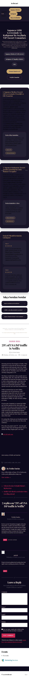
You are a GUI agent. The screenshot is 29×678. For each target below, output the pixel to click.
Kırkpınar (13, 14)
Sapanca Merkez (15, 10)
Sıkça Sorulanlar (15, 18)
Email (3, 614)
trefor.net (14, 3)
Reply (5, 539)
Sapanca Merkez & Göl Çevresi (14, 54)
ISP (6, 462)
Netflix (9, 462)
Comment (4, 592)
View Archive (6, 477)
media (18, 341)
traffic (13, 462)
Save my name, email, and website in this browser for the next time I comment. (13, 630)
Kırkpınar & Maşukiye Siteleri (14, 59)
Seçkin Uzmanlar (14, 77)
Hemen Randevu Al (14, 71)
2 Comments (24, 355)
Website (4, 622)
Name (4, 607)
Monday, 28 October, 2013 (10, 355)
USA (16, 462)
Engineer (12, 341)
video (19, 462)
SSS (14, 64)
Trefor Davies (16, 352)
